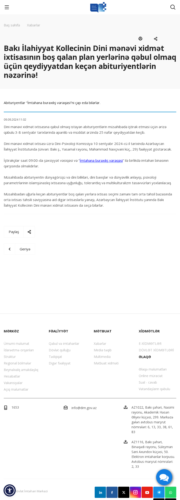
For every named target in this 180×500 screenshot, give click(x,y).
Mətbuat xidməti (106, 363)
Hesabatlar (12, 376)
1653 (15, 407)
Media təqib (103, 350)
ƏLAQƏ (145, 356)
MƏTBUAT (103, 331)
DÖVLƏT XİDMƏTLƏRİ (156, 350)
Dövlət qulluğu (60, 350)
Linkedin (100, 492)
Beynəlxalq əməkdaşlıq (21, 369)
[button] (10, 490)
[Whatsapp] (170, 492)
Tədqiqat (55, 356)
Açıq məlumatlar (16, 389)
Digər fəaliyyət (60, 363)
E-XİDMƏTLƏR (150, 343)
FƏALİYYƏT (58, 331)
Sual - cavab (148, 382)
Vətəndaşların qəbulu (154, 389)
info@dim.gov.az (84, 408)
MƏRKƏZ (11, 331)
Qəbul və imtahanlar (64, 343)
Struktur (10, 356)
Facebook (112, 492)
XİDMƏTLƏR (149, 331)
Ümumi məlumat (16, 343)
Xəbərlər (100, 343)
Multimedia (102, 356)
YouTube (147, 492)
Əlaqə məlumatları (153, 369)
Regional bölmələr (17, 363)
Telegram (159, 492)
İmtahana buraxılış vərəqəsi (101, 160)
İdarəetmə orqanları (19, 350)
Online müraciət (151, 376)
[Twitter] (123, 492)
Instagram (135, 492)
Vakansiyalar (13, 383)
